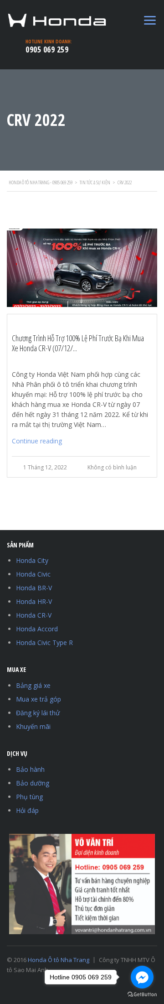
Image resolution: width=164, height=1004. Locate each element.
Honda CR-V (33, 615)
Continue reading (37, 441)
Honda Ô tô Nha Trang (58, 960)
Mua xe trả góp (38, 699)
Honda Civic (33, 574)
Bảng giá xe (33, 685)
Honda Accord (37, 628)
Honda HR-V (34, 601)
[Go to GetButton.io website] (142, 995)
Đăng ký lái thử (38, 712)
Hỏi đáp (27, 810)
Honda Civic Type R (44, 642)
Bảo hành (30, 769)
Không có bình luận (112, 467)
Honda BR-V (34, 587)
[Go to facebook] (142, 977)
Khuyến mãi (33, 726)
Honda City (32, 560)
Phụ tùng (29, 796)
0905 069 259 (47, 49)
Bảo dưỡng (32, 783)
